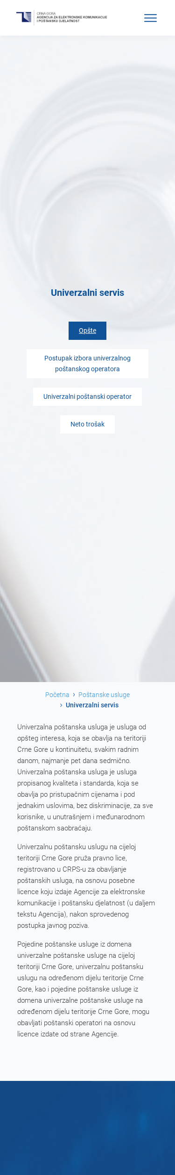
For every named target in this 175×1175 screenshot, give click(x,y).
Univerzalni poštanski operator (87, 397)
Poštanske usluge (104, 694)
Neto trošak (87, 424)
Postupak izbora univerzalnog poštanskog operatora (87, 363)
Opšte (87, 331)
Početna (57, 694)
